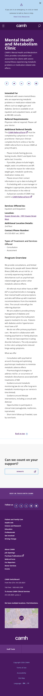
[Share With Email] (29, 83)
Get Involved (9, 536)
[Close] (40, 3)
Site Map (21, 678)
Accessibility (21, 673)
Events (7, 569)
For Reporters (10, 562)
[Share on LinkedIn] (21, 83)
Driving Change (10, 539)
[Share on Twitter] (14, 83)
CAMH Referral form (16, 132)
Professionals (10, 532)
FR (28, 683)
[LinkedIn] (26, 506)
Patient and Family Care (14, 519)
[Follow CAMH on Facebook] (16, 506)
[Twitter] (21, 506)
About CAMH (10, 549)
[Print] (36, 83)
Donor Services (10, 566)
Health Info (9, 523)
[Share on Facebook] (7, 83)
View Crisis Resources (22, 17)
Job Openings (10, 553)
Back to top (20, 434)
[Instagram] (31, 506)
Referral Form (10, 559)
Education (8, 529)
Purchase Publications (13, 556)
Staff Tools (11, 649)
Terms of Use (21, 668)
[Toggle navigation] (2, 26)
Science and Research (13, 526)
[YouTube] (36, 506)
